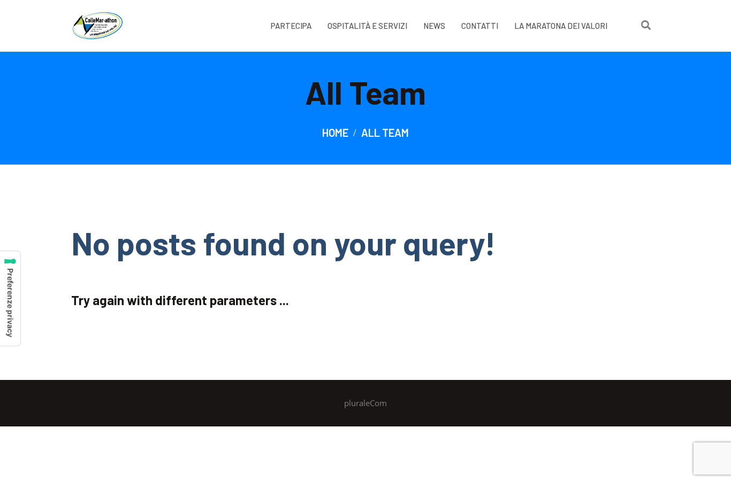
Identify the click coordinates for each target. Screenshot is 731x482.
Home (335, 132)
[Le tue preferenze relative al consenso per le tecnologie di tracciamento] (10, 298)
